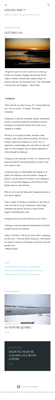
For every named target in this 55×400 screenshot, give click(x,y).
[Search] (48, 4)
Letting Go (33, 270)
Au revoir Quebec (18, 327)
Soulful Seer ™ (15, 10)
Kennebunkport (21, 270)
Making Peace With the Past (16, 274)
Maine (40, 270)
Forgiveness (9, 270)
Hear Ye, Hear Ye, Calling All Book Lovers (22, 355)
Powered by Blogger (29, 387)
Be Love (25, 267)
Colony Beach (34, 267)
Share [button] (7, 263)
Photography (34, 274)
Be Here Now (15, 267)
